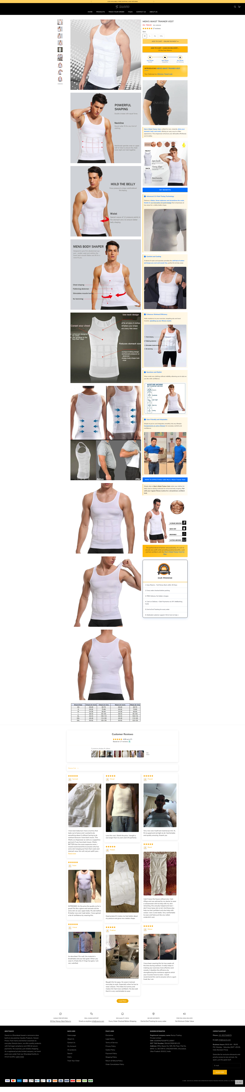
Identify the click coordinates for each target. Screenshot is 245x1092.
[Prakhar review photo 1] (122, 957)
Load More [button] (122, 1001)
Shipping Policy (111, 1057)
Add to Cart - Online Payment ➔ (165, 41)
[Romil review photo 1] (160, 874)
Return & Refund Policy (114, 1061)
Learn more (20, 1057)
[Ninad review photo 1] (122, 807)
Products (100, 12)
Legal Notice (110, 1039)
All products (71, 1050)
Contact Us (141, 12)
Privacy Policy (111, 1046)
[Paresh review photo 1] (160, 805)
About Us (153, 12)
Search (69, 1053)
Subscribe (220, 1072)
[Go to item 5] (60, 49)
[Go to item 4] (60, 42)
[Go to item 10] (60, 84)
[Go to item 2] (60, 29)
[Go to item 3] (60, 36)
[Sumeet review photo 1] (84, 805)
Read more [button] (72, 853)
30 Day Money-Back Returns (60, 1021)
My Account (71, 1046)
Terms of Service (112, 1042)
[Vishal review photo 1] (84, 942)
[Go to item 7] (60, 65)
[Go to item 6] (60, 57)
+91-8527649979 (225, 1035)
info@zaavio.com (98, 1021)
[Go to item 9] (60, 79)
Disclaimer (109, 1035)
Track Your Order (116, 12)
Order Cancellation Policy (115, 1064)
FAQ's (130, 12)
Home (90, 12)
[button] (148, 28)
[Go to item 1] (60, 22)
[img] (73, 776)
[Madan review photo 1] (122, 883)
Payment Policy (111, 1053)
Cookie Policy (110, 1050)
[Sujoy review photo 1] (84, 886)
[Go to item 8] (60, 72)
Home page (71, 1035)
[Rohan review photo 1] (160, 947)
